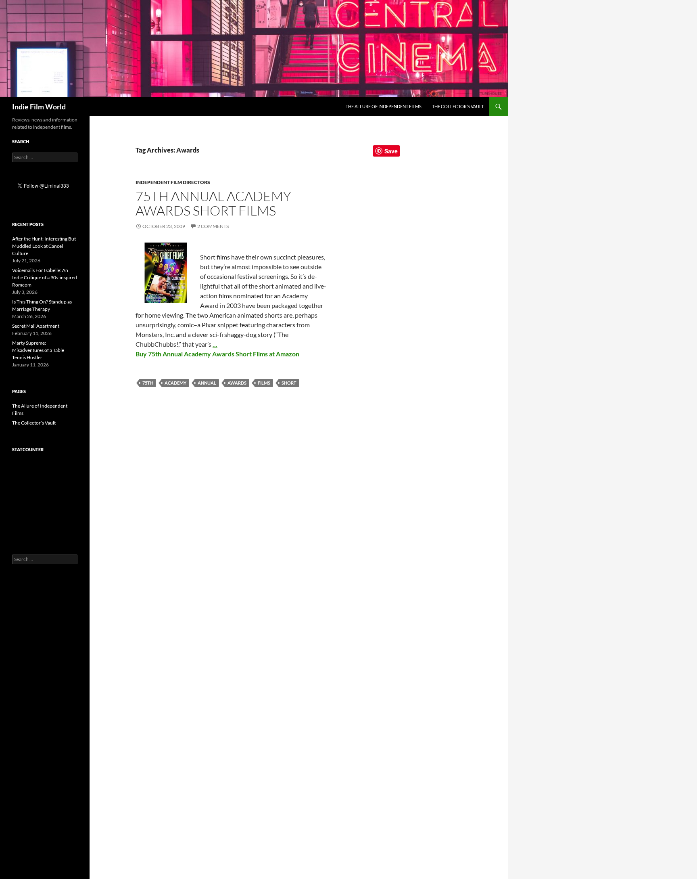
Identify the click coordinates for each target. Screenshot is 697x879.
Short (289, 382)
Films (264, 382)
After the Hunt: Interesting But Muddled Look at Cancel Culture (44, 246)
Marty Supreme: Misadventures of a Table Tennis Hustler (38, 350)
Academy (175, 382)
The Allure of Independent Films (384, 106)
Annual (207, 382)
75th (147, 382)
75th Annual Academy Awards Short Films (213, 203)
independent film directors (173, 182)
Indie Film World (39, 106)
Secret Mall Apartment (35, 326)
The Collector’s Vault (458, 106)
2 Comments (213, 226)
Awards (236, 382)
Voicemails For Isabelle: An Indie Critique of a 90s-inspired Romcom (44, 277)
